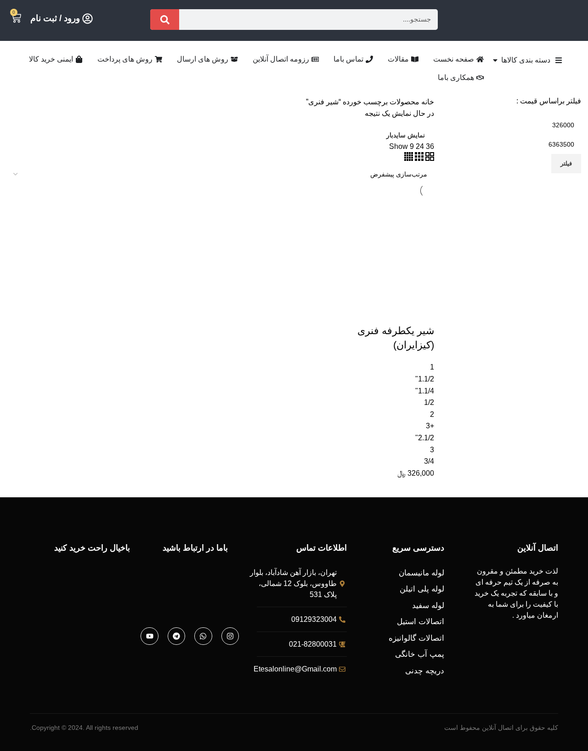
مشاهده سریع (397, 312)
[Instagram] (230, 636)
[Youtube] (149, 636)
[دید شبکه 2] (429, 158)
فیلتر (566, 163)
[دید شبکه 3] (418, 158)
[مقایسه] (373, 312)
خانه (426, 102)
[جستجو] (164, 19)
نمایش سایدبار (405, 135)
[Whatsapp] (203, 636)
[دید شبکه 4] (408, 158)
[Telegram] (176, 636)
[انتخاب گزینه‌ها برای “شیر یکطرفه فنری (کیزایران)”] (422, 312)
